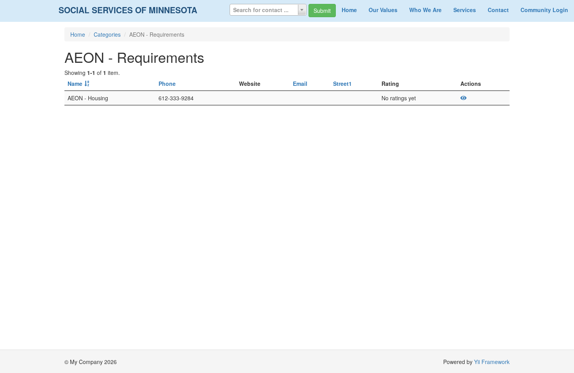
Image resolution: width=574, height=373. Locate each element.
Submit (322, 10)
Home (349, 10)
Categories (107, 34)
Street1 (342, 83)
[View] (463, 98)
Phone (167, 83)
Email (300, 83)
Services (464, 10)
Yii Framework (492, 362)
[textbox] (268, 9)
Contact (498, 10)
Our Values (383, 10)
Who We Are (425, 10)
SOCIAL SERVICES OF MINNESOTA (128, 10)
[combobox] (268, 9)
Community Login (544, 10)
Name (75, 83)
